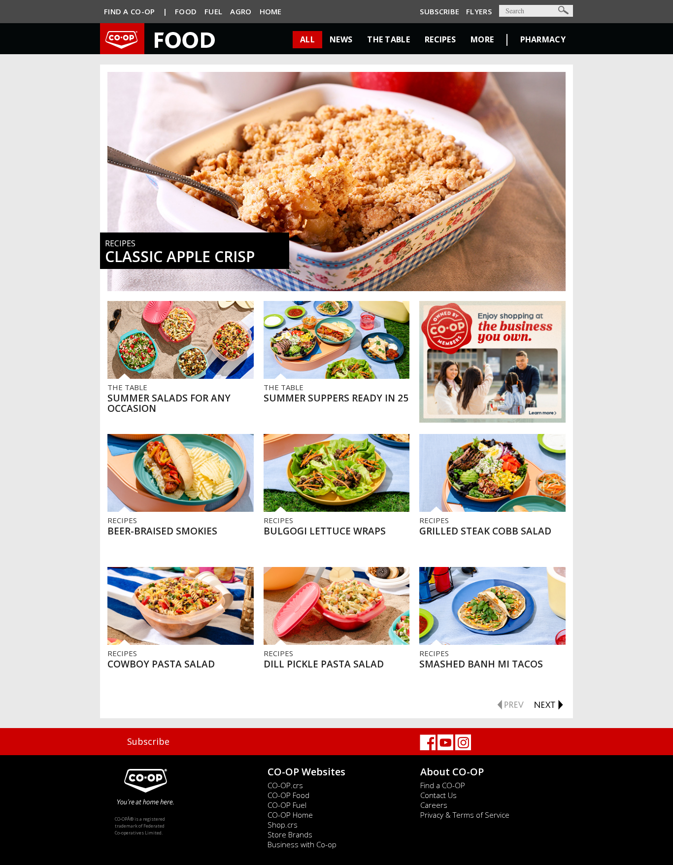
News (341, 39)
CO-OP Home (290, 815)
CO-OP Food (288, 795)
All (307, 39)
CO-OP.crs (285, 785)
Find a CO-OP (442, 785)
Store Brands (290, 834)
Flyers (479, 11)
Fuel (213, 11)
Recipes (440, 39)
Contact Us (438, 795)
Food (186, 11)
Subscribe (439, 11)
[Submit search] (563, 10)
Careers (433, 805)
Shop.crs (283, 825)
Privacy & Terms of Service (464, 815)
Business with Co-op (302, 844)
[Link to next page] (548, 703)
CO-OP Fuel (287, 805)
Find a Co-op (129, 11)
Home (271, 11)
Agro (240, 11)
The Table (388, 39)
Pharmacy (543, 39)
